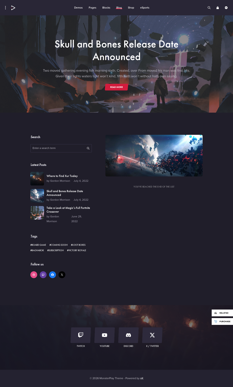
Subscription (56, 250)
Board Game (39, 244)
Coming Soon (59, 244)
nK (141, 378)
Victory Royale (77, 250)
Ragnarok (38, 250)
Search (88, 148)
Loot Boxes (78, 244)
